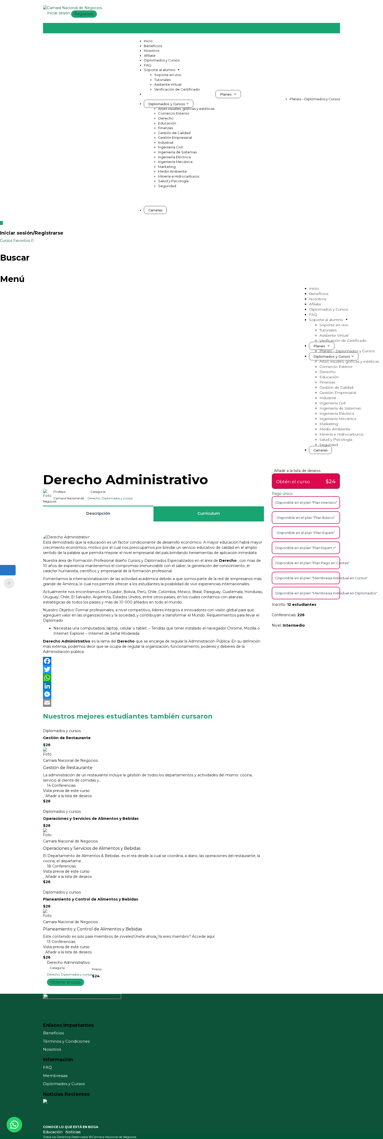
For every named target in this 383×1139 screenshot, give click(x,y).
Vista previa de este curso (66, 790)
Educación (167, 123)
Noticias (73, 1132)
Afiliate (150, 55)
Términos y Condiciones (66, 1041)
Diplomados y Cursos (162, 60)
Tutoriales (162, 80)
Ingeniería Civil (170, 147)
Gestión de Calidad (174, 133)
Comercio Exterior (173, 113)
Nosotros (151, 50)
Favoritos (23, 240)
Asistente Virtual (167, 84)
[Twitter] (153, 669)
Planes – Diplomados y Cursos (315, 99)
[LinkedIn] (153, 686)
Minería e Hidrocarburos (178, 176)
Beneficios (153, 46)
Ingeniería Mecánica (175, 162)
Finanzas (165, 128)
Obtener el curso (65, 982)
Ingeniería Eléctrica (174, 157)
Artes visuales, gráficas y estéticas (186, 108)
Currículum (208, 513)
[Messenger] (153, 694)
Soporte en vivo (167, 75)
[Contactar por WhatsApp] (14, 1124)
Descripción (98, 513)
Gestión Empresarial (175, 137)
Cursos (6, 240)
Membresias (55, 1075)
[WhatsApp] (153, 678)
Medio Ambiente (172, 171)
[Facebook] (153, 661)
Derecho (166, 118)
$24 (331, 481)
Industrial (165, 142)
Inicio (148, 41)
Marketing (167, 167)
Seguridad (167, 186)
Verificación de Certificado (177, 89)
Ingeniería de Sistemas (177, 152)
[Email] (153, 702)
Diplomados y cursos (117, 498)
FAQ (147, 65)
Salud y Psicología (173, 181)
